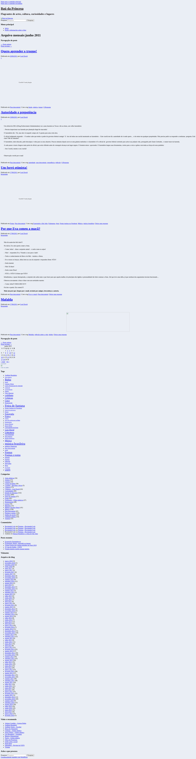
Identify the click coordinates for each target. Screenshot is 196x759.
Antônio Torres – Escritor (13, 727)
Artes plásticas (8, 377)
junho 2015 (8, 598)
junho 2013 (8, 642)
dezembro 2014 (10, 609)
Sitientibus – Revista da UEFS (14, 745)
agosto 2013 (9, 638)
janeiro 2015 (9, 607)
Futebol (6, 418)
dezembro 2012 (10, 653)
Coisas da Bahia (10, 483)
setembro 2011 (9, 680)
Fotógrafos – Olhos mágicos (14, 500)
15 (6, 355)
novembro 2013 (10, 633)
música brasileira (88, 223)
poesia (7, 457)
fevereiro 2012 (9, 671)
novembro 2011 (10, 677)
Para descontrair (15, 107)
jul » (7, 362)
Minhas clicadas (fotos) (12, 507)
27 (2, 359)
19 (14, 355)
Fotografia (9, 414)
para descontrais (41, 162)
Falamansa (51, 223)
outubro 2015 (9, 590)
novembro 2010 (10, 699)
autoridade (31, 162)
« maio (3, 362)
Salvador (8, 463)
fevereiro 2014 (9, 627)
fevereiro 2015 (9, 605)
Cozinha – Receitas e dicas (13, 485)
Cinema (7, 482)
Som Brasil (7, 467)
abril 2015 (8, 601)
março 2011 (8, 691)
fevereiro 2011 (9, 693)
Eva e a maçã (32, 294)
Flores (6, 412)
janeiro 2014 (9, 629)
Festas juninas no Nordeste (68, 223)
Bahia (8, 379)
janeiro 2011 (9, 695)
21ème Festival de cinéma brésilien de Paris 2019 (21, 545)
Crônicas (9, 398)
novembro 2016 (10, 578)
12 (14, 353)
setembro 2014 (9, 614)
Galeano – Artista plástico (13, 731)
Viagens (7, 518)
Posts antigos (6, 44)
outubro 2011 (9, 679)
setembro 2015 (9, 592)
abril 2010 (8, 712)
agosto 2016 (9, 583)
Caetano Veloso (9, 384)
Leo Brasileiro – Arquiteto (13, 734)
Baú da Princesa (12, 8)
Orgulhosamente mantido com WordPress (14, 757)
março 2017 (9, 570)
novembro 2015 (10, 589)
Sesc (6, 466)
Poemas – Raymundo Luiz (26, 526)
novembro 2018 (10, 563)
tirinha (51, 334)
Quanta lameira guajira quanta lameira (17, 549)
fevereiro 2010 (9, 715)
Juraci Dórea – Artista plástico (14, 732)
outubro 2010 (9, 701)
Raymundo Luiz (10, 526)
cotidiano (9, 395)
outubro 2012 (9, 657)
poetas (7, 460)
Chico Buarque (9, 393)
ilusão (30, 107)
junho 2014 (8, 620)
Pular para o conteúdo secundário (11, 3)
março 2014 (9, 625)
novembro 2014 (10, 611)
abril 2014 (8, 623)
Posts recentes (6, 46)
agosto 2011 (9, 682)
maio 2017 (8, 568)
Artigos (7, 480)
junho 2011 (8, 686)
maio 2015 (8, 600)
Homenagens (9, 502)
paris (6, 450)
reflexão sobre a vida (41, 334)
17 (10, 355)
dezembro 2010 (10, 697)
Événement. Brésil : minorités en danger (18, 543)
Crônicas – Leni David (12, 489)
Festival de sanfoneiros (10, 410)
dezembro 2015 (10, 587)
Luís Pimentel (9, 434)
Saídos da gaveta (10, 515)
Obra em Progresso (11, 740)
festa (57, 223)
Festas (12, 223)
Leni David (24, 56)
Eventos (7, 495)
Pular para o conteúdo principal (11, 2)
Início (7, 28)
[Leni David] (1, 365)
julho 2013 (8, 640)
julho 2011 (8, 684)
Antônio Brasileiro (11, 375)
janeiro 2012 (9, 673)
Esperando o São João (40, 223)
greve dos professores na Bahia (12, 420)
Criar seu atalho (5, 367)
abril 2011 (8, 690)
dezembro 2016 (10, 576)
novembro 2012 (10, 655)
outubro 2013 (9, 634)
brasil (6, 382)
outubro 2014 (9, 612)
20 (2, 357)
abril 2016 (8, 585)
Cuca (7, 400)
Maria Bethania (8, 436)
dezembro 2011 (10, 675)
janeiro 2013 (9, 651)
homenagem (8, 422)
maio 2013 (8, 644)
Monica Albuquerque (12, 736)
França (8, 416)
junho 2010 (8, 708)
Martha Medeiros (9, 438)
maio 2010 (8, 710)
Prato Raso (8, 743)
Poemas (8, 452)
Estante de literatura (11, 493)
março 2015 (9, 603)
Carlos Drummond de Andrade (14, 386)
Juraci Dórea (8, 426)
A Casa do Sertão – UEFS (13, 547)
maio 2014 (8, 622)
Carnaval (7, 387)
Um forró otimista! (14, 167)
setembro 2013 (9, 636)
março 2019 (9, 561)
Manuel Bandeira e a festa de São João (25, 534)
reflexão (58, 162)
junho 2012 (8, 664)
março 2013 (9, 647)
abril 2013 (8, 646)
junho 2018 (8, 566)
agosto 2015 (9, 594)
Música (80, 223)
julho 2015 (8, 596)
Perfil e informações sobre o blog (15, 30)
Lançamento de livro (11, 428)
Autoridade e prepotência (18, 112)
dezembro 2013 (10, 631)
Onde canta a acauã (11, 742)
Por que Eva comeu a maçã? (20, 228)
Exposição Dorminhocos (13, 541)
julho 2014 (8, 618)
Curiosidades (9, 491)
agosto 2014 (9, 616)
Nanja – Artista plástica (12, 738)
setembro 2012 (9, 658)
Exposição (8, 403)
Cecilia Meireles (8, 389)
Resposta (47, 107)
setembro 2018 (9, 565)
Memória (8, 506)
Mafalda (7, 299)
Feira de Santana (15, 405)
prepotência (51, 162)
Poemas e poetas (13, 455)
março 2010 (9, 713)
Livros (7, 504)
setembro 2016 (9, 581)
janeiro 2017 (9, 574)
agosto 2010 (9, 704)
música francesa (11, 446)
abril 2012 (8, 668)
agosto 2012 (9, 660)
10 (10, 353)
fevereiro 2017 (9, 572)
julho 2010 (8, 706)
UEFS (7, 469)
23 (8, 357)
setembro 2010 (9, 702)
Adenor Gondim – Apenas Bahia (15, 723)
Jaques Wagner (9, 424)
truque (40, 107)
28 (4, 359)
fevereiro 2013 (9, 649)
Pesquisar (4, 20)
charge (7, 391)
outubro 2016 (9, 579)
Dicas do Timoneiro (11, 729)
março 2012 (9, 669)
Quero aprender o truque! (19, 51)
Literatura (9, 432)
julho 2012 (8, 662)
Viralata (7, 747)
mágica (35, 107)
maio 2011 (8, 688)
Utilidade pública (10, 517)
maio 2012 (8, 666)
